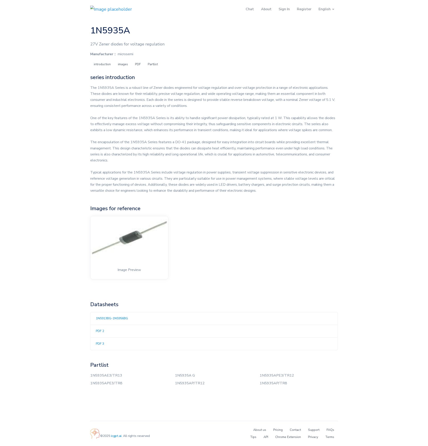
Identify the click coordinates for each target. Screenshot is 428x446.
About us (259, 430)
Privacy (313, 437)
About (266, 9)
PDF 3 (100, 344)
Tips (253, 437)
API (265, 437)
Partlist (153, 64)
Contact (295, 430)
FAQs (330, 430)
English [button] (325, 9)
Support (313, 430)
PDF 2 (100, 331)
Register (304, 9)
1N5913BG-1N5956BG (112, 318)
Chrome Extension (288, 437)
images (123, 64)
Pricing (278, 430)
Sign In (284, 9)
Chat (250, 9)
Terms (329, 437)
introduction (102, 64)
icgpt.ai (116, 436)
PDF (138, 64)
